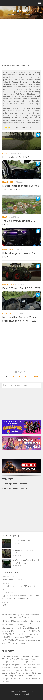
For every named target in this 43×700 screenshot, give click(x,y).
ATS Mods (11, 665)
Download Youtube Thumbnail (23, 667)
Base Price (9, 614)
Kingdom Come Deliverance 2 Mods (25, 656)
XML (24, 643)
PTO (28, 637)
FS (6, 624)
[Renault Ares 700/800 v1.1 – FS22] (6, 553)
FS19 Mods (14, 691)
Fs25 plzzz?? (7, 605)
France (3, 624)
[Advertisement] (21, 41)
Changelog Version (34, 614)
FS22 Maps (6, 153)
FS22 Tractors (8, 284)
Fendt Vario (36, 621)
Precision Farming (19, 637)
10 (20, 377)
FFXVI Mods (26, 678)
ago (3, 614)
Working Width (15, 643)
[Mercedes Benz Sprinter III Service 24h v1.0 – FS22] (21, 169)
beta (14, 614)
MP (20, 634)
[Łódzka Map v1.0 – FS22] (21, 141)
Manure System (6, 631)
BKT (23, 614)
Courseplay (5, 618)
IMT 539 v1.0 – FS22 (21, 540)
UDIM (3, 643)
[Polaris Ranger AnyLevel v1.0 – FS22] (21, 237)
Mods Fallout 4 (8, 681)
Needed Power (28, 634)
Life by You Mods (13, 678)
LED (32, 628)
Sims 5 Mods (21, 665)
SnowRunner (7, 670)
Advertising (18, 694)
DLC (20, 618)
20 (24, 377)
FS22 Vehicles (7, 182)
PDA (12, 637)
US (6, 643)
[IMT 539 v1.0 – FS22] (6, 543)
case (27, 614)
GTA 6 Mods (6, 656)
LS (38, 628)
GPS (24, 624)
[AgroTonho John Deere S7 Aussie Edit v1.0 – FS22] (6, 563)
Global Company (15, 624)
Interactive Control (9, 628)
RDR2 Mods (36, 673)
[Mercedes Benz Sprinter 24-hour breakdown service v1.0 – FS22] (21, 300)
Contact (26, 694)
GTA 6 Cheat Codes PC (10, 659)
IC (32, 624)
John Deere (24, 627)
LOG (36, 628)
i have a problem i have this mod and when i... (20, 579)
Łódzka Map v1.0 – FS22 (15, 157)
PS (26, 637)
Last (36, 377)
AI (5, 614)
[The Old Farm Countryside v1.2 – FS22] (21, 204)
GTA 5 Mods (27, 676)
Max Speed (13, 634)
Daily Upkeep (13, 618)
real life (33, 637)
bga (19, 614)
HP (28, 624)
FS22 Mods (24, 659)
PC (9, 637)
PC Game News (19, 670)
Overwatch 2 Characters (16, 662)
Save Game (26, 673)
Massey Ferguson (19, 631)
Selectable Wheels (34, 640)
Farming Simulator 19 (22, 621)
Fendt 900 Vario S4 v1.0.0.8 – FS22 (21, 288)
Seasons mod (23, 640)
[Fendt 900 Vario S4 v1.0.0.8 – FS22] (21, 272)
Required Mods (10, 640)
